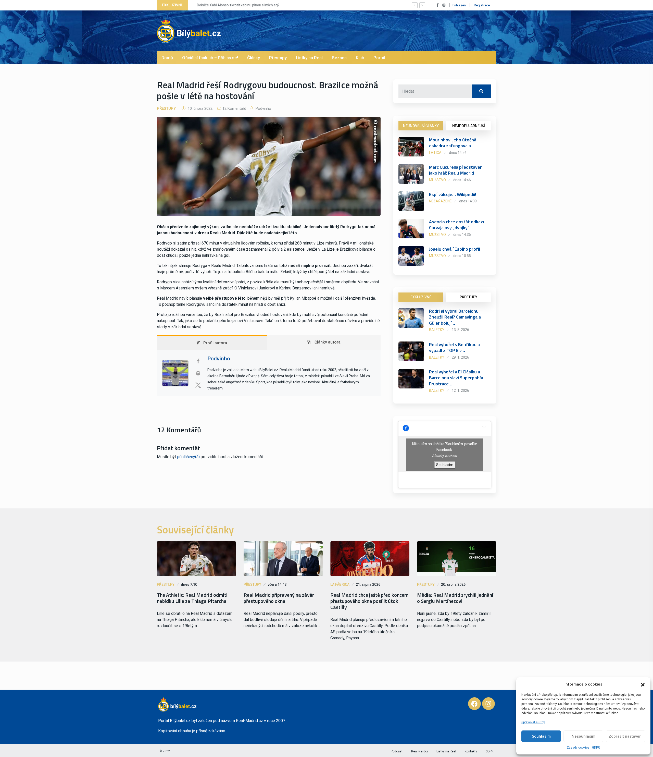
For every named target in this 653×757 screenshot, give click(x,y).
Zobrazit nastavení (626, 736)
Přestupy (278, 57)
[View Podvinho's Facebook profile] (198, 361)
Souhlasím (541, 736)
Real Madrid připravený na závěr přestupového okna (279, 598)
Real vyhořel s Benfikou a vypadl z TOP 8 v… (454, 347)
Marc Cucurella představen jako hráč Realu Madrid (456, 170)
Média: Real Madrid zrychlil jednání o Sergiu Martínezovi (455, 598)
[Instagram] (488, 703)
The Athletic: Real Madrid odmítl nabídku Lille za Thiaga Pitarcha (192, 598)
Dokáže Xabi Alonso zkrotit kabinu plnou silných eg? (235, 5)
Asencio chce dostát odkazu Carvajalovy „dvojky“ (457, 224)
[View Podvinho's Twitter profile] (198, 385)
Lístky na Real (309, 57)
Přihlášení (460, 5)
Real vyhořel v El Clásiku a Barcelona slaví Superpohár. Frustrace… (456, 377)
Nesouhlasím (583, 736)
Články (253, 57)
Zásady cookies (578, 747)
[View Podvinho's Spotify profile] (198, 373)
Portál (379, 57)
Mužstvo (437, 180)
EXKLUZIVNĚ (420, 297)
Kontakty (471, 751)
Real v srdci (419, 751)
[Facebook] (474, 703)
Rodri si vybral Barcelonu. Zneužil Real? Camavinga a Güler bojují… (455, 317)
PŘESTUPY (468, 297)
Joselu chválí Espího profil (454, 249)
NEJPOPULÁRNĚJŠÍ (468, 126)
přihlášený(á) (188, 456)
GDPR (596, 747)
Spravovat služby (533, 722)
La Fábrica (339, 584)
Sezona (339, 57)
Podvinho (263, 108)
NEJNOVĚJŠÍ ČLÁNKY (421, 126)
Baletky (436, 330)
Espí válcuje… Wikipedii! (452, 194)
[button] (642, 684)
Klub (360, 57)
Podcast (397, 751)
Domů (167, 57)
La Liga (435, 153)
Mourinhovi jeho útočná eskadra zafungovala (452, 142)
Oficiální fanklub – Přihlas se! (210, 57)
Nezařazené (440, 201)
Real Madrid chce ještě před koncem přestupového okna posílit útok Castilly (369, 601)
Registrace (482, 5)
